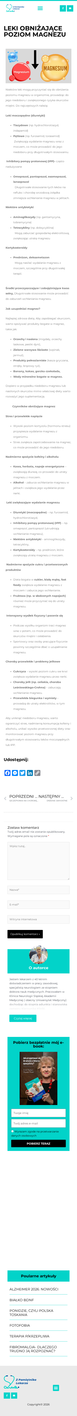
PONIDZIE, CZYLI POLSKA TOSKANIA (31, 1313)
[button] (40, 8)
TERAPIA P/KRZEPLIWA (29, 1336)
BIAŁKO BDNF (22, 1300)
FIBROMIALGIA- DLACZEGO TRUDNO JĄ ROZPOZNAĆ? (33, 1349)
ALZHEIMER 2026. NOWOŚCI (34, 1289)
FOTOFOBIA (20, 1325)
